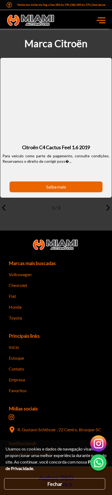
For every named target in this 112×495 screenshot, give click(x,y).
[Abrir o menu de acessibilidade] (9, 5)
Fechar (54, 484)
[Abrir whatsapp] (98, 462)
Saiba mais (56, 186)
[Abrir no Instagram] (11, 417)
